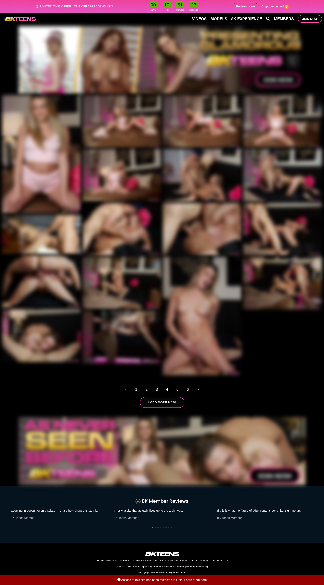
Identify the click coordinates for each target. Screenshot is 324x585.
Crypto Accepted (273, 6)
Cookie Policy (202, 560)
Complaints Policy (178, 560)
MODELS (219, 19)
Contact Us (221, 560)
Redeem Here (245, 6)
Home (100, 560)
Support (125, 560)
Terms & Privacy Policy (148, 560)
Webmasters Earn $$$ (197, 566)
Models (112, 560)
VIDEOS (199, 19)
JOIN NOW (310, 19)
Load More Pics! (162, 402)
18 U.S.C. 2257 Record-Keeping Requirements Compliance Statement (150, 566)
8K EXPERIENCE (246, 19)
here (204, 580)
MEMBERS (284, 19)
